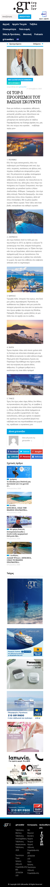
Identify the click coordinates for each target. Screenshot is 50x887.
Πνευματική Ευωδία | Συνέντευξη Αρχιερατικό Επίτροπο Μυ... (17, 533)
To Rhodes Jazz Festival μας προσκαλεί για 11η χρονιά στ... (19, 483)
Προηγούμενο (15, 44)
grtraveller (23, 87)
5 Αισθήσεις (14, 555)
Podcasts (38, 34)
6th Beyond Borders (30, 833)
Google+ (38, 451)
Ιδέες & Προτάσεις (11, 34)
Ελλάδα (13, 505)
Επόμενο (37, 44)
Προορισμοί (14, 83)
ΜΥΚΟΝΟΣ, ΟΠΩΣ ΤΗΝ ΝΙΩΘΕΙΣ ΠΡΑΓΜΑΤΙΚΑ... (17, 509)
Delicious (39, 456)
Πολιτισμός (24, 29)
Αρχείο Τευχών (19, 24)
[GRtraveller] (25, 11)
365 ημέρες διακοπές (17, 529)
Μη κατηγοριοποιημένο (20, 79)
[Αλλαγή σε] (17, 39)
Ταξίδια (33, 24)
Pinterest (27, 456)
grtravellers (8, 39)
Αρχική (6, 24)
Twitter (26, 451)
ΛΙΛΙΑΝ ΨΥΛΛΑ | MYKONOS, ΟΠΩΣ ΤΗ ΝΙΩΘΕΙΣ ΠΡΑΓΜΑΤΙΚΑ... (19, 560)
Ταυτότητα (20, 855)
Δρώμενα (13, 479)
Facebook (14, 451)
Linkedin (14, 456)
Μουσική (27, 34)
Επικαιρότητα (9, 29)
